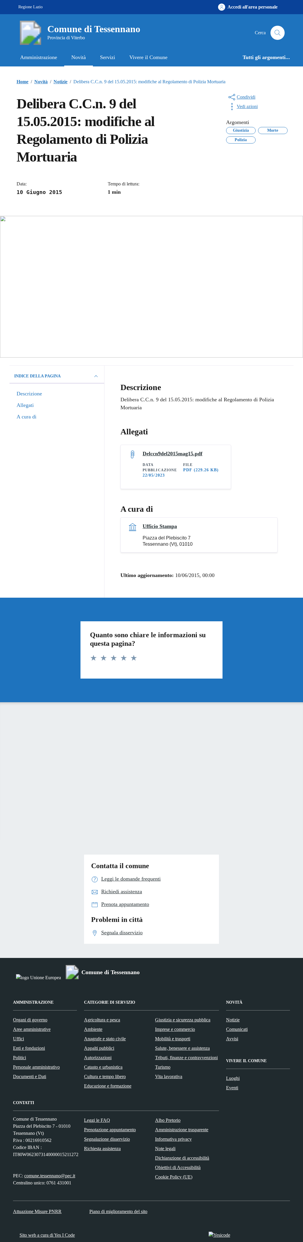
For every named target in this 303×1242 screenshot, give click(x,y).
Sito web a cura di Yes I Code (47, 1235)
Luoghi (233, 1078)
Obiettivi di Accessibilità (178, 1167)
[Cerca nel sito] (277, 33)
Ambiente (93, 1029)
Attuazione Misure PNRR (37, 1211)
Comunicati (237, 1029)
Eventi (232, 1087)
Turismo (162, 1067)
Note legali (165, 1148)
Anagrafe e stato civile (105, 1038)
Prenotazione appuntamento (110, 1129)
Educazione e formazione (107, 1085)
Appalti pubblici (99, 1048)
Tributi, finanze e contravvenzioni (186, 1057)
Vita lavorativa (168, 1076)
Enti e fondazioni (29, 1048)
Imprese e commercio (175, 1029)
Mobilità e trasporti (172, 1038)
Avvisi (232, 1038)
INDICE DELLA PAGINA (37, 376)
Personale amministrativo (36, 1067)
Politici (19, 1057)
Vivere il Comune (148, 57)
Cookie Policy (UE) (173, 1176)
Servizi (107, 57)
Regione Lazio (30, 7)
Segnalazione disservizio (107, 1139)
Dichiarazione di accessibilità (182, 1157)
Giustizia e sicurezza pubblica (182, 1019)
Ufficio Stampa (160, 526)
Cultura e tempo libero (105, 1076)
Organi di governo (30, 1019)
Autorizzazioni (98, 1057)
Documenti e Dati (29, 1076)
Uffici (18, 1038)
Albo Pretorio (167, 1120)
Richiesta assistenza (102, 1148)
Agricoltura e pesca (102, 1019)
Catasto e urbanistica (103, 1067)
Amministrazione (38, 57)
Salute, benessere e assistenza (182, 1048)
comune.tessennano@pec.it (49, 1175)
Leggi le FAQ (97, 1120)
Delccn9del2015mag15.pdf (172, 454)
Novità (78, 57)
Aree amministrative (32, 1029)
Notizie (233, 1019)
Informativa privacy (173, 1139)
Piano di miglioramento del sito (118, 1211)
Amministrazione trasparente (181, 1129)
